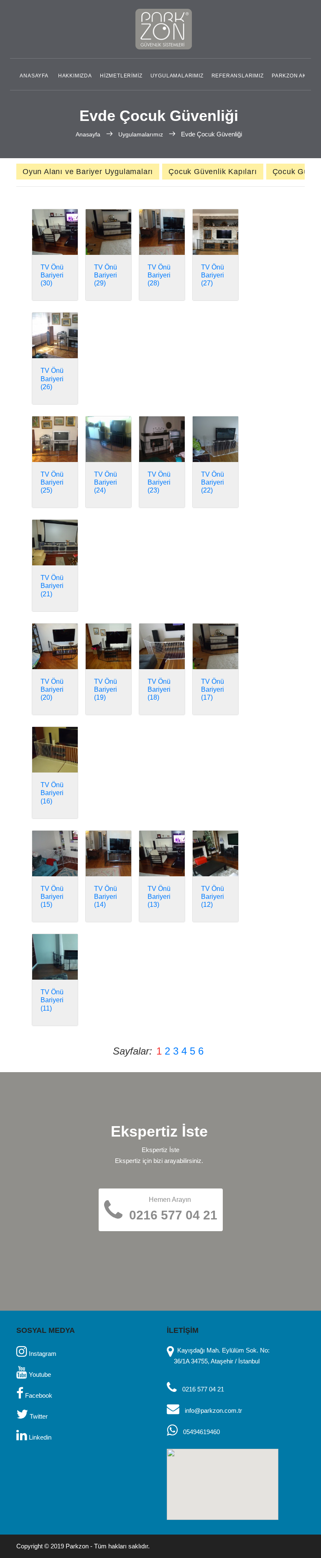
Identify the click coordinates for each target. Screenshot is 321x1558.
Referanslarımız (237, 76)
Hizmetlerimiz (121, 76)
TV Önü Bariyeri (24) (105, 482)
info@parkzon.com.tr (213, 1410)
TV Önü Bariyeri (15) (52, 896)
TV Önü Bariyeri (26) (52, 378)
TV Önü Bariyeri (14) (105, 896)
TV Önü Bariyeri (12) (212, 896)
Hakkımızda (75, 76)
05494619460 (201, 1431)
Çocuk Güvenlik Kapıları (212, 171)
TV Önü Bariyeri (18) (159, 689)
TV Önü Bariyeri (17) (212, 689)
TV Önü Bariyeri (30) (52, 275)
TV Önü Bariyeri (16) (52, 792)
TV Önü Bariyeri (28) (159, 275)
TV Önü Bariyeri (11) (52, 999)
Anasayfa (89, 134)
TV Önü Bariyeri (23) (159, 482)
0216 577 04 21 (203, 1389)
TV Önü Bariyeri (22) (212, 482)
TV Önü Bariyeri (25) (52, 482)
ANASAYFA (34, 76)
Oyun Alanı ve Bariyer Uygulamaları (88, 171)
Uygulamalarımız (177, 76)
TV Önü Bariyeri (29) (105, 275)
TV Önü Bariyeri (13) (159, 896)
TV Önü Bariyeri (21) (52, 585)
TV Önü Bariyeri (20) (52, 689)
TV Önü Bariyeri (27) (212, 275)
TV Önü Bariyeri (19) (105, 689)
